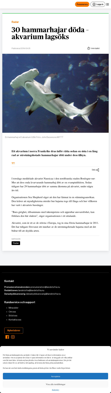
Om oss (12, 312)
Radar (15, 22)
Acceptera (55, 376)
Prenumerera (82, 4)
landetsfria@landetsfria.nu (31, 290)
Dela (94, 170)
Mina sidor (13, 308)
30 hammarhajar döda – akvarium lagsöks (50, 34)
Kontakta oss (15, 320)
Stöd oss (13, 315)
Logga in (99, 4)
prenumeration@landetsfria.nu (45, 287)
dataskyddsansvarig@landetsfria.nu (43, 294)
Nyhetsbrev (13, 330)
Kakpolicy (55, 390)
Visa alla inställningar (55, 384)
